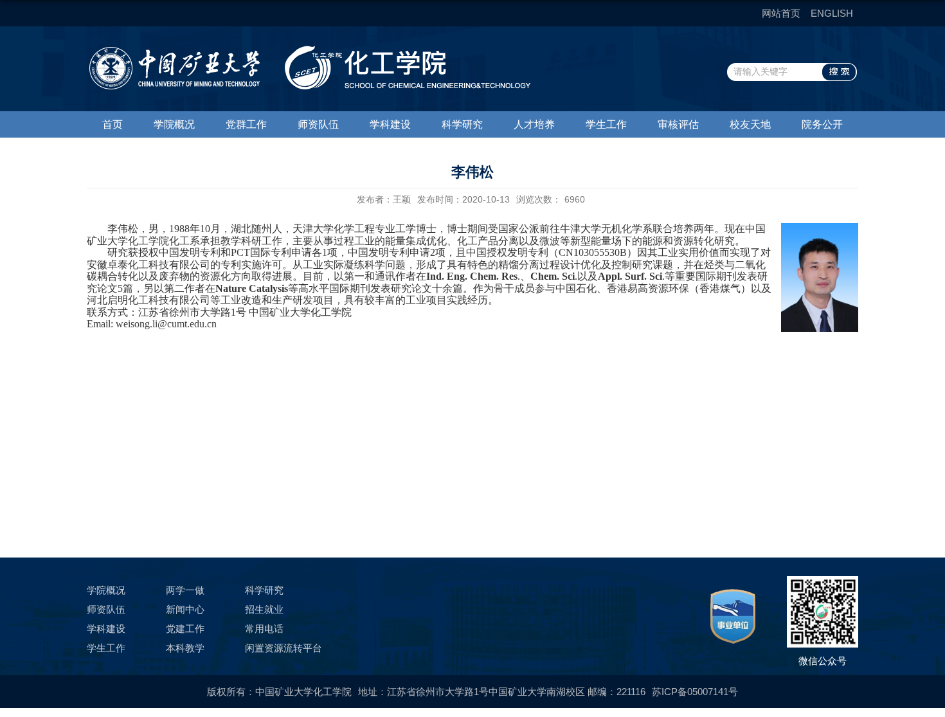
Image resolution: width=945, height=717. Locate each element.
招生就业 (264, 609)
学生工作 (606, 124)
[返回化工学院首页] (308, 50)
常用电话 (264, 628)
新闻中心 (185, 609)
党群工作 (246, 124)
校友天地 (750, 124)
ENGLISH (832, 13)
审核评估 (678, 124)
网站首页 (781, 13)
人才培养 (534, 124)
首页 (112, 124)
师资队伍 (318, 124)
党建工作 (185, 628)
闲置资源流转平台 (283, 647)
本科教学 (185, 647)
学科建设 (390, 124)
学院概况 (174, 124)
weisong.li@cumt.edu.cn (166, 323)
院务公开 (822, 124)
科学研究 (462, 124)
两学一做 (185, 590)
